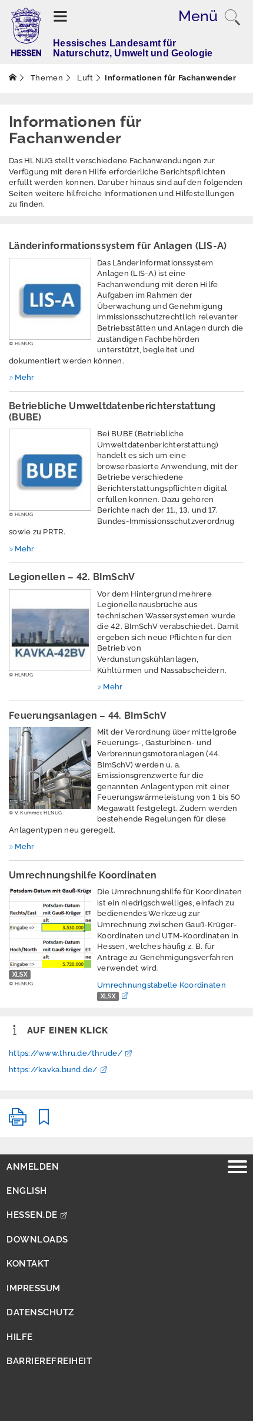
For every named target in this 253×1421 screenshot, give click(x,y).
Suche (232, 17)
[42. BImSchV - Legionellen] (50, 630)
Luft (84, 77)
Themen (46, 77)
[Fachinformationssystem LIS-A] (50, 299)
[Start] (13, 77)
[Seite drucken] (17, 1121)
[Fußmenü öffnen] (237, 1168)
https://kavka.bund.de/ (53, 1069)
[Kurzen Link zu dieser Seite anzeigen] (44, 1121)
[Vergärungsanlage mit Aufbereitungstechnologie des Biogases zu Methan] (50, 768)
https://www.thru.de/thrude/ (65, 1053)
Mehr (24, 377)
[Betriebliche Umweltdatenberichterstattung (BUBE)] (50, 470)
